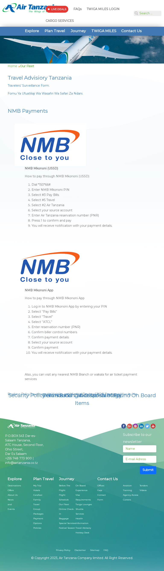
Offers (11, 490)
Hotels (36, 490)
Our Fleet (64, 504)
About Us (13, 495)
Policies (37, 528)
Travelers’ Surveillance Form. (29, 85)
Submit (148, 470)
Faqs (99, 490)
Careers (127, 499)
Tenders (144, 485)
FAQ (106, 550)
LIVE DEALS (58, 9)
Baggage (64, 518)
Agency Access (130, 495)
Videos (143, 490)
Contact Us (131, 31)
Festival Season (67, 528)
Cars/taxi (37, 495)
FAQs (77, 9)
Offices (100, 485)
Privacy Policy (63, 550)
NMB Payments (28, 111)
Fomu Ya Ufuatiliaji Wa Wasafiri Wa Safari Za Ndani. (45, 93)
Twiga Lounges (84, 504)
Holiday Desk (82, 532)
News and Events (11, 504)
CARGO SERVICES (60, 21)
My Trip (37, 485)
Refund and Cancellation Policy (82, 395)
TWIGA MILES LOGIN (103, 9)
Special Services (67, 523)
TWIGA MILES (103, 31)
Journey (78, 31)
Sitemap (94, 550)
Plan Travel (55, 31)
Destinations (14, 485)
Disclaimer (80, 550)
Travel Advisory (83, 528)
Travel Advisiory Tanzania (40, 78)
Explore (32, 31)
